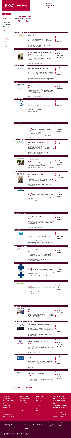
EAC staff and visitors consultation (60, 414)
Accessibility (61, 422)
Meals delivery (23, 402)
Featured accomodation (8, 414)
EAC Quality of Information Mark (60, 402)
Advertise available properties (59, 400)
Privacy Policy (50, 424)
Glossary (38, 408)
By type (4, 44)
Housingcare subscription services (60, 407)
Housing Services (49, 3)
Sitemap (60, 425)
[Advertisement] (41, 27)
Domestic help (23, 400)
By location (4, 46)
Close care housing (7, 403)
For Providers (49, 7)
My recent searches (6, 20)
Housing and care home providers (10, 410)
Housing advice (39, 398)
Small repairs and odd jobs (25, 398)
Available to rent (6, 405)
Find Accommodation (49, 1)
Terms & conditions (51, 422)
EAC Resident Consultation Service (60, 412)
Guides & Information (49, 5)
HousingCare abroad (7, 412)
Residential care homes (24, 408)
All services (22, 403)
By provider (4, 48)
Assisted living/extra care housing (10, 400)
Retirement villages (7, 402)
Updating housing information (59, 398)
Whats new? (49, 9)
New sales (5, 409)
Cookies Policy (50, 425)
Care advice (38, 400)
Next (30, 21)
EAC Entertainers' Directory (58, 416)
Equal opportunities (62, 424)
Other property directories (8, 416)
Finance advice (39, 402)
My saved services (6, 26)
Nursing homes (23, 410)
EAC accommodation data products (60, 405)
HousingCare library (40, 405)
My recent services (6, 24)
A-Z (3, 42)
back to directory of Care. (19, 389)
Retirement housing (7, 398)
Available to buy (6, 407)
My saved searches (6, 22)
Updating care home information (60, 403)
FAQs (37, 410)
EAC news (38, 406)
